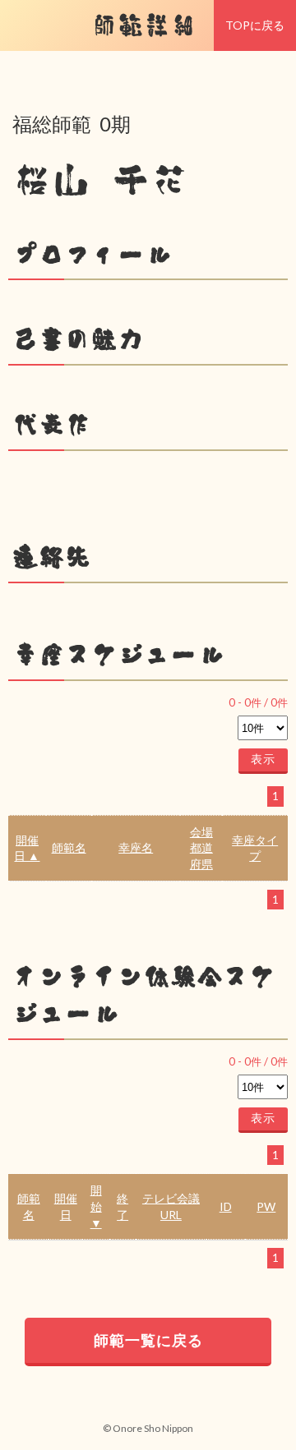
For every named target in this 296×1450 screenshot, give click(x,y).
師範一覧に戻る (148, 1340)
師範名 (69, 847)
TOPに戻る (254, 25)
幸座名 (135, 847)
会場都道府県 (201, 848)
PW (266, 1206)
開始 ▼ (96, 1206)
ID (226, 1206)
